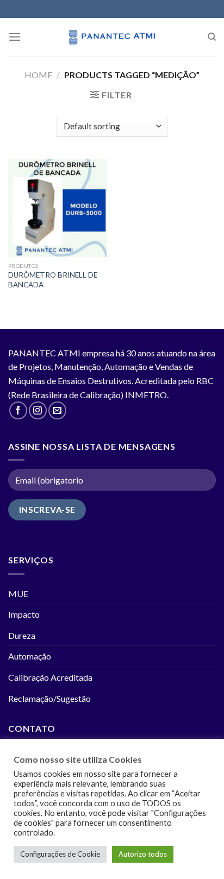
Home (38, 75)
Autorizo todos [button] (143, 854)
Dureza (21, 635)
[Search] (212, 37)
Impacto (24, 614)
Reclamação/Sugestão (49, 698)
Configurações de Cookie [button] (60, 854)
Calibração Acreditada (50, 677)
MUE (18, 593)
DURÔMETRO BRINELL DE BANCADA (52, 280)
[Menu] (14, 36)
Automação (29, 656)
